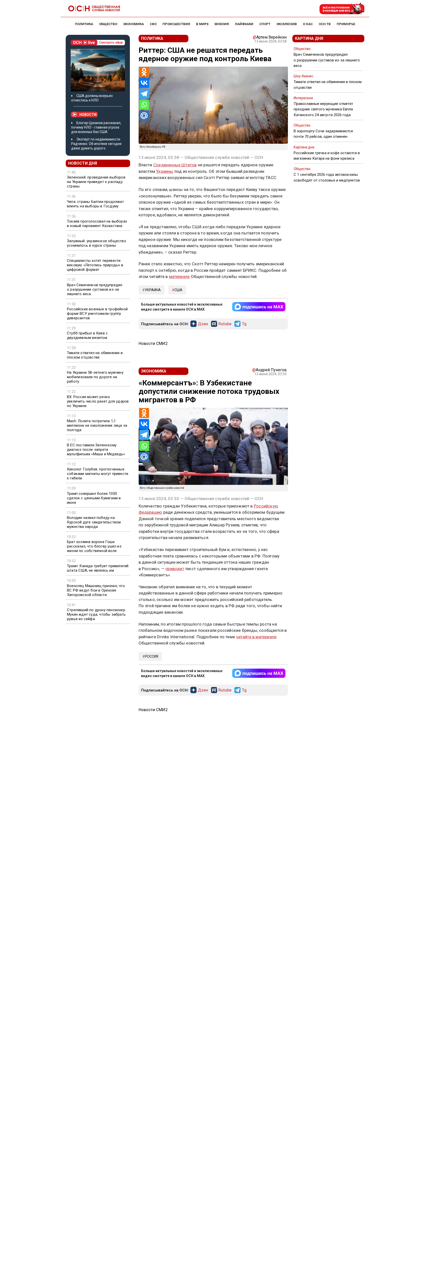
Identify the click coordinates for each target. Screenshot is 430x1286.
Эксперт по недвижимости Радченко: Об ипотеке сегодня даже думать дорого (96, 143)
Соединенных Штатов (175, 164)
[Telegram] (144, 94)
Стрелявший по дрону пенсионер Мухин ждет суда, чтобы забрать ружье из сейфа (96, 614)
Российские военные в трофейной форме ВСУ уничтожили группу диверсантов (97, 313)
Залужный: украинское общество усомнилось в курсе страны (96, 243)
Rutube (224, 324)
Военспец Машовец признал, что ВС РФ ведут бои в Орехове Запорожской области (96, 590)
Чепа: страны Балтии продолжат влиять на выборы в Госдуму (95, 203)
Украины (164, 171)
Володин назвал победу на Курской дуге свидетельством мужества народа (94, 522)
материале (179, 276)
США (178, 290)
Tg (244, 324)
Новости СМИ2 (153, 343)
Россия (151, 656)
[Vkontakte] (144, 83)
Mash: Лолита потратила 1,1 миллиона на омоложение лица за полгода (97, 425)
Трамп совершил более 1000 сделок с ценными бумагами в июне (94, 498)
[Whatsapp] (144, 105)
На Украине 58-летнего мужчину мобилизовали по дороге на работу (95, 377)
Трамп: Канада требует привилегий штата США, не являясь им (97, 568)
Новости (88, 115)
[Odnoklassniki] (144, 72)
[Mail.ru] (144, 116)
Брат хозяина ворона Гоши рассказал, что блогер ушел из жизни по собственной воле (94, 546)
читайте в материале (256, 636)
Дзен (203, 324)
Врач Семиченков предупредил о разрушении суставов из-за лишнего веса (94, 289)
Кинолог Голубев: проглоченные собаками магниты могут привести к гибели (97, 473)
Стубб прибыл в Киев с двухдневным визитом (87, 335)
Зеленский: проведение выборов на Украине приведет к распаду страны (96, 181)
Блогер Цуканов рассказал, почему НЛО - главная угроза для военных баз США (96, 127)
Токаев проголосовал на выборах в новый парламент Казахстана (97, 223)
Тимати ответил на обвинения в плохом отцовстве (95, 355)
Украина (153, 290)
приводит (174, 568)
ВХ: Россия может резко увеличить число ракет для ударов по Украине (98, 401)
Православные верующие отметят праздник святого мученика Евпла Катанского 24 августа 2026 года (323, 109)
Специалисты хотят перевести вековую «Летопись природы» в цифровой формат (95, 265)
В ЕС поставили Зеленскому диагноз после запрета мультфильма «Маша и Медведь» (96, 449)
